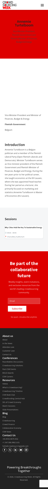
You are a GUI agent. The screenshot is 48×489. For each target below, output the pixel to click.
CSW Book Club (8, 395)
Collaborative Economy (11, 428)
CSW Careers (7, 377)
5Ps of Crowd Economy (11, 402)
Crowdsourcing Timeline (12, 391)
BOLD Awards (8, 373)
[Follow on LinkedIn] (7, 137)
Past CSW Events (9, 369)
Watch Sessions (8, 406)
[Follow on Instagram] (26, 450)
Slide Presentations (10, 410)
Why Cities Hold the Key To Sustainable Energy (23, 227)
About (4, 340)
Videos (5, 384)
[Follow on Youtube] (21, 450)
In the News (7, 344)
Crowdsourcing (8, 421)
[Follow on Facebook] (4, 450)
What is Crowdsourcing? (12, 388)
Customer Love (8, 351)
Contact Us (6, 355)
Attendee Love (8, 347)
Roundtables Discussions (12, 362)
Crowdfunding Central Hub (13, 399)
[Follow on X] (12, 137)
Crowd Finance (8, 424)
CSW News (6, 432)
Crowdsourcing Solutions (12, 366)
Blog (4, 417)
